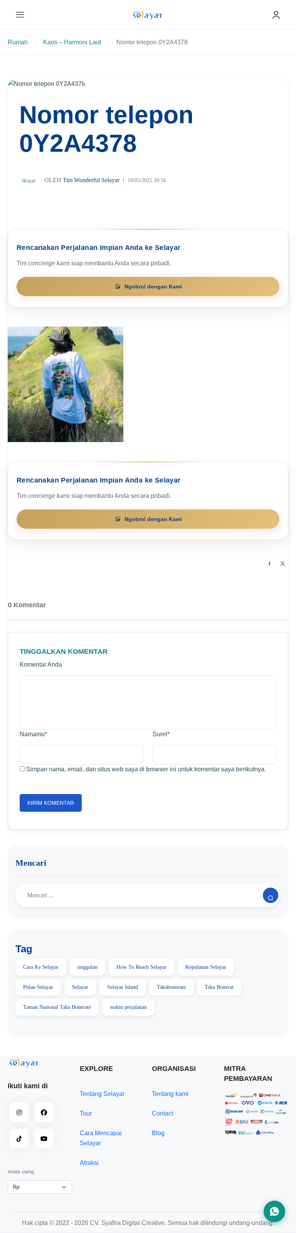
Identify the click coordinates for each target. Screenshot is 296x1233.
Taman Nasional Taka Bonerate (57, 1007)
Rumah (18, 42)
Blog (158, 1133)
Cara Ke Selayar (41, 967)
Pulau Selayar (38, 987)
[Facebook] (269, 564)
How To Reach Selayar (141, 967)
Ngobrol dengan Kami (153, 286)
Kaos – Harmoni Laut (72, 42)
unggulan (87, 967)
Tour (86, 1113)
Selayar (80, 987)
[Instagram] (19, 1112)
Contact (162, 1113)
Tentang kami (170, 1094)
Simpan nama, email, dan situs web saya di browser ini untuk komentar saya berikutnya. (146, 769)
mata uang (21, 1171)
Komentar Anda (41, 664)
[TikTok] (19, 1138)
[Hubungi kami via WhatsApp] (274, 1211)
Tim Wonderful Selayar (81, 179)
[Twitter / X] (282, 564)
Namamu (33, 734)
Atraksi (89, 1162)
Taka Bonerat (219, 987)
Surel (161, 734)
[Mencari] (270, 895)
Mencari (30, 863)
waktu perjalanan (128, 1007)
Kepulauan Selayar (205, 967)
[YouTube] (44, 1138)
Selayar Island (122, 987)
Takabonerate (171, 987)
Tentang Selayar (102, 1094)
